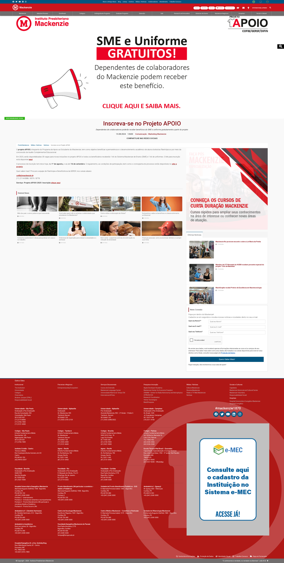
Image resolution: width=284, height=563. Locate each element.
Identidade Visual (224, 556)
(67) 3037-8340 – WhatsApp (154, 462)
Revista (212, 8)
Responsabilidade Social (14, 118)
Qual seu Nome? (194, 321)
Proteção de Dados (228, 353)
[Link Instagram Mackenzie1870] (25, 1)
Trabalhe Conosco (241, 556)
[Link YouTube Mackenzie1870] (19, 1)
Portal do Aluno (230, 8)
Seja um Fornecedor (260, 556)
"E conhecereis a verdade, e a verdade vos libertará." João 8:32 (245, 561)
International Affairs (259, 8)
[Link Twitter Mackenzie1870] (16, 1)
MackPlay (204, 8)
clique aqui (55, 183)
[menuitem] (109, 2)
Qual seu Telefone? (195, 332)
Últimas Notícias (194, 235)
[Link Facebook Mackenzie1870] (13, 1)
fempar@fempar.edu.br (66, 535)
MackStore (220, 8)
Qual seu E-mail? (195, 326)
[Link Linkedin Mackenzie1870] (23, 1)
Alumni (197, 8)
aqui (31, 159)
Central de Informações (186, 556)
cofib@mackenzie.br (24, 175)
